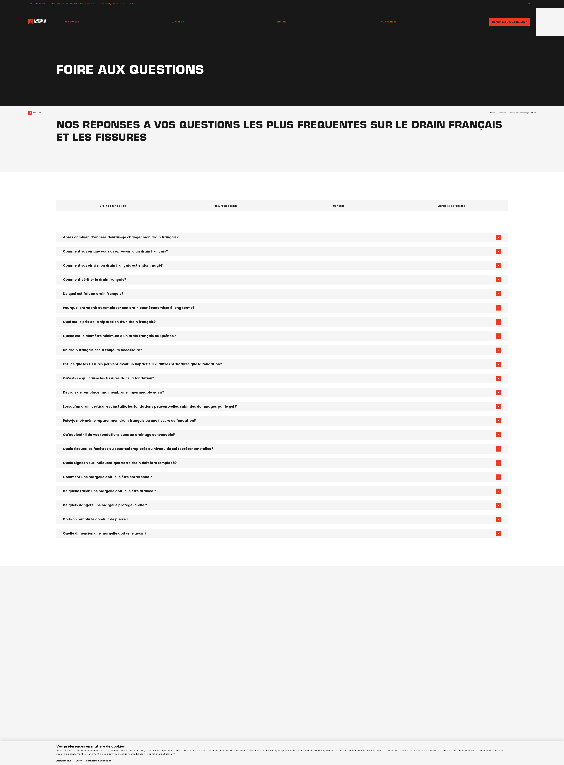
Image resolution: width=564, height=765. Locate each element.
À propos (178, 22)
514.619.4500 (37, 4)
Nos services (71, 22)
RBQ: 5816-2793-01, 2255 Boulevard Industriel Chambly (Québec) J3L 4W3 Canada (95, 4)
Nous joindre (388, 22)
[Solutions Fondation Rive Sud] (37, 22)
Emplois (281, 22)
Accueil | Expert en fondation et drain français (510, 113)
